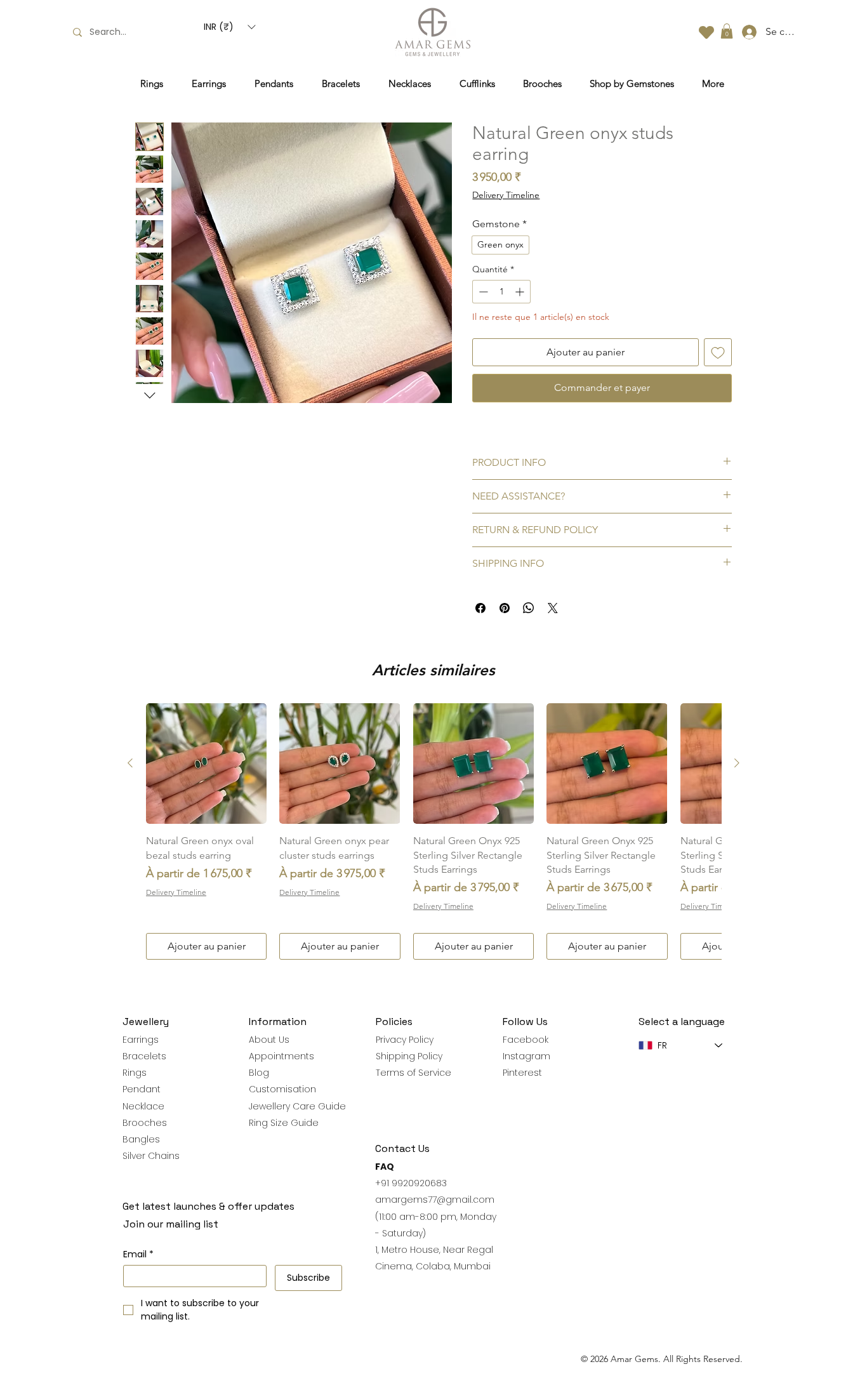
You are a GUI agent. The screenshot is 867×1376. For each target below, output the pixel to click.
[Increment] (521, 292)
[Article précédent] (130, 763)
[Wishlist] (706, 32)
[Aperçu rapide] (206, 763)
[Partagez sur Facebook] (480, 608)
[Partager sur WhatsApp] (528, 608)
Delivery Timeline (505, 195)
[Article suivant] (737, 763)
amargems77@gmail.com (434, 1199)
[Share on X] (552, 608)
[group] (433, 831)
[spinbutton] (501, 292)
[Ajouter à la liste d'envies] (718, 352)
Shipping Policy (409, 1056)
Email (138, 1254)
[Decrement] (482, 292)
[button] (229, 27)
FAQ (384, 1166)
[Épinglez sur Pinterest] (504, 608)
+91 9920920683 (411, 1183)
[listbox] (229, 27)
